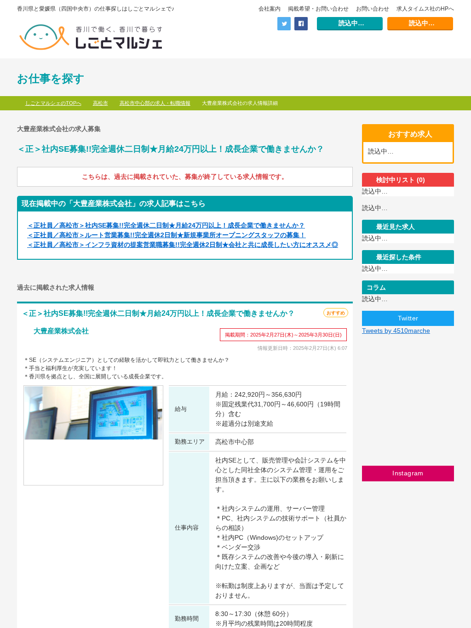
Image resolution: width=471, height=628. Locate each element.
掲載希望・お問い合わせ (318, 9)
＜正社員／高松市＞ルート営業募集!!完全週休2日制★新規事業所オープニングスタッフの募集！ (166, 235)
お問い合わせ (372, 9)
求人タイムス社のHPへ (425, 9)
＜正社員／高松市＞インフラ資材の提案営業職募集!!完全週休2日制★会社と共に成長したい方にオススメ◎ (182, 244)
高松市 (100, 103)
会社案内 (269, 9)
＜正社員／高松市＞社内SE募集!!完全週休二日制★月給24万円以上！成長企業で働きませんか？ (166, 225)
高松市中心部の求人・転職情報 (155, 103)
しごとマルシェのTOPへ (53, 103)
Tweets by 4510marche (396, 330)
